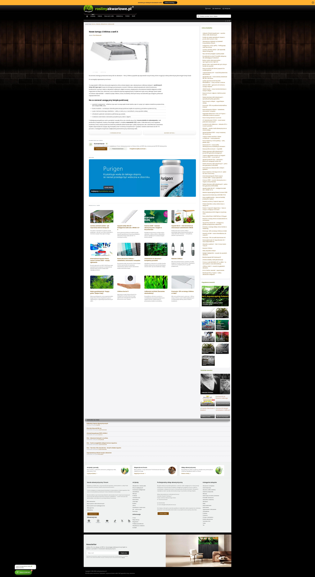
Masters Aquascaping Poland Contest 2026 (215, 192)
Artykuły (98, 24)
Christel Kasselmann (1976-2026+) (97, 433)
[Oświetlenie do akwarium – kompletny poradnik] (156, 256)
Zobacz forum (93, 514)
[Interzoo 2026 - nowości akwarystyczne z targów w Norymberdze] (222, 325)
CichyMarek (101, 439)
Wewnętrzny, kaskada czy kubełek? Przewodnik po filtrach (213, 42)
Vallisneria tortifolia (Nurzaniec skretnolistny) (154, 292)
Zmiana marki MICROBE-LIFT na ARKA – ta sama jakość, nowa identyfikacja (214, 263)
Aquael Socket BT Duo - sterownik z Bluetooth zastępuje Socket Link (213, 160)
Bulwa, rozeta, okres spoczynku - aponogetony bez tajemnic (212, 61)
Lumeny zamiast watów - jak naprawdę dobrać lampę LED (99, 227)
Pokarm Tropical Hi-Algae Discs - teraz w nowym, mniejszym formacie (214, 208)
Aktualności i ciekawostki (107, 24)
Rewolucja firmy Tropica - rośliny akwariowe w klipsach (212, 273)
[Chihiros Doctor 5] (128, 289)
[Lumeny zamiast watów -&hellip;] (223, 401)
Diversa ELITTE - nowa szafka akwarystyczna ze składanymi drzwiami (214, 145)
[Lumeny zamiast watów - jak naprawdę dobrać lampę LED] (101, 223)
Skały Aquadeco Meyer (209, 250)
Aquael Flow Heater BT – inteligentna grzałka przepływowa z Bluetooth (213, 223)
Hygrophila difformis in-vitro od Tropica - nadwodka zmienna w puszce (214, 114)
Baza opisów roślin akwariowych (95, 503)
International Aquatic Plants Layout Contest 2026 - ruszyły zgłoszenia (213, 176)
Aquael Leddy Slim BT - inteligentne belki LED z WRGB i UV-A (128, 227)
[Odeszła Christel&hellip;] (215, 384)
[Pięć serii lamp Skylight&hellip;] (223, 413)
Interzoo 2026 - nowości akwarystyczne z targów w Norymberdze (214, 181)
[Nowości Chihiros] (183, 256)
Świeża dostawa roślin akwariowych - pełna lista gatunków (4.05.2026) (215, 164)
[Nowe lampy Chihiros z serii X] (120, 72)
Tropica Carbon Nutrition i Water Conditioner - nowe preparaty (212, 137)
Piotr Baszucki (97, 35)
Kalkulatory (90, 510)
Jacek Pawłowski (102, 430)
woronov (100, 434)
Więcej (123, 557)
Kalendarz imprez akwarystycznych (97, 423)
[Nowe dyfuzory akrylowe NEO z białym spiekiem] (222, 337)
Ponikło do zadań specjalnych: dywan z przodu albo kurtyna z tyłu (214, 38)
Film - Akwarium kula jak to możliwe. (97, 438)
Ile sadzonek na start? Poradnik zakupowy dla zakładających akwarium (214, 57)
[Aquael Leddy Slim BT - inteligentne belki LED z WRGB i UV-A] (208, 313)
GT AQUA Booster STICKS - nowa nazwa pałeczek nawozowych (214, 121)
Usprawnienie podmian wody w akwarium (99, 453)
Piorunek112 (100, 454)
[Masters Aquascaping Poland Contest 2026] (215, 296)
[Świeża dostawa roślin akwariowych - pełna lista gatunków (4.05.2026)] (208, 349)
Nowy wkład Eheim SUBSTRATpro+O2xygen (215, 216)
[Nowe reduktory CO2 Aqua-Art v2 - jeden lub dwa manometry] (208, 337)
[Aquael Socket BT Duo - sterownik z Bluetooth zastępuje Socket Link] (222, 349)
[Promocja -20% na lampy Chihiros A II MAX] (183, 289)
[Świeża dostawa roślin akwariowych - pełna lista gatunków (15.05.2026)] (222, 313)
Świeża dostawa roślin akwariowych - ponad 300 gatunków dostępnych (213, 152)
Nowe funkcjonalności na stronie (212, 118)
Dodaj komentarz (100, 149)
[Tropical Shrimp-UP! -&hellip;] (207, 401)
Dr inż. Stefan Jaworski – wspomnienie (213, 270)
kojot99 (98, 425)
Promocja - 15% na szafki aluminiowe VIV (214, 237)
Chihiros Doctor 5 (122, 291)
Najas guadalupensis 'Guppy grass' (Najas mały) (99, 292)
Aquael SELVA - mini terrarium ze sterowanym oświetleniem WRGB (182, 227)
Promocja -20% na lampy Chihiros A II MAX (215, 231)
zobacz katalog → (170, 2)
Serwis (93, 24)
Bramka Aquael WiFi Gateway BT (212, 257)
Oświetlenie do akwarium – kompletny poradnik (153, 259)
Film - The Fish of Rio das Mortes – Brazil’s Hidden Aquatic (104, 448)
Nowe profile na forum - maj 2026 (212, 149)
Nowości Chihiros (207, 248)
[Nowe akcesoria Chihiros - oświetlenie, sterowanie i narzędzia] (128, 256)
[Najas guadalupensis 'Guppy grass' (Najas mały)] (101, 289)
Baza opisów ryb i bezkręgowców (96, 506)
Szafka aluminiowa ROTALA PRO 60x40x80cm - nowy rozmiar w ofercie (214, 81)
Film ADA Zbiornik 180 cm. (94, 428)
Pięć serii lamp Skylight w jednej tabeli (213, 54)
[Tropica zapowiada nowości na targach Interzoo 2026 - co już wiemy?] (208, 361)
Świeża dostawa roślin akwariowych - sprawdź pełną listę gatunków (213, 98)
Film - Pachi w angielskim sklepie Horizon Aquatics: (102, 443)
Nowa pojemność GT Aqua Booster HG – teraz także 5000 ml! (214, 240)
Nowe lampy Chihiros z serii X (103, 31)
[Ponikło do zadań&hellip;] (207, 413)
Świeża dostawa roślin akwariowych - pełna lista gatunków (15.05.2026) (215, 185)
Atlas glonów (90, 508)
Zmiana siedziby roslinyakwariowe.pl (213, 260)
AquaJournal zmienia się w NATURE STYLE (214, 195)
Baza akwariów (91, 501)
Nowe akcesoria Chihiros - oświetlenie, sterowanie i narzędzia (213, 110)
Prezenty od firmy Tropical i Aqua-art (213, 201)
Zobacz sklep (163, 513)
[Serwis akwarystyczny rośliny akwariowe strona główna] (87, 15)
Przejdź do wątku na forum (138, 149)
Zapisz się (124, 553)
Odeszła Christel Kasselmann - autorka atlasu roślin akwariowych (214, 34)
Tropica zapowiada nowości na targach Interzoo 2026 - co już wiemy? (214, 156)
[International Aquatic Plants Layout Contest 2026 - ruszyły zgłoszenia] (208, 325)
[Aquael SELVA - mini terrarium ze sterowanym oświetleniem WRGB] (183, 223)
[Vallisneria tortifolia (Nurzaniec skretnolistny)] (156, 289)
